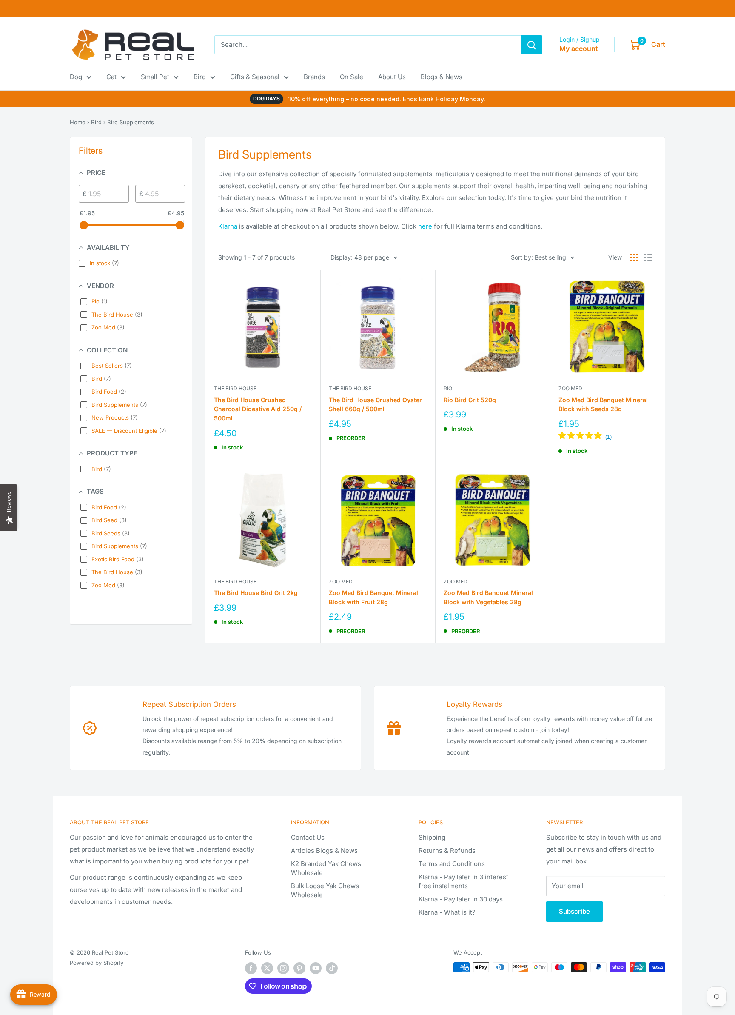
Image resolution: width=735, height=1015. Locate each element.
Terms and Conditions (452, 864)
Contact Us (308, 837)
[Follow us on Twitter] (267, 968)
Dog (76, 77)
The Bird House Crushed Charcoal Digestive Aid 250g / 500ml (258, 409)
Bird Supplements (130, 122)
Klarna (227, 226)
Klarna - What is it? (447, 912)
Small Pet (155, 77)
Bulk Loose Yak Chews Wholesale (325, 890)
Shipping (432, 837)
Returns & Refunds (447, 850)
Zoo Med (570, 388)
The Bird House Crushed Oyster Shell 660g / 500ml (375, 404)
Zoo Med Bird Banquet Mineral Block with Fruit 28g (373, 597)
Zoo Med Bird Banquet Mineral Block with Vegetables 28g (488, 597)
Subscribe (574, 911)
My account (578, 48)
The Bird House (235, 388)
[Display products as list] (648, 257)
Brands (314, 77)
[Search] (531, 44)
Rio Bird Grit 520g (470, 399)
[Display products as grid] (634, 257)
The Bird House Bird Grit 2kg (256, 592)
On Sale (351, 77)
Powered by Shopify (96, 962)
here (425, 226)
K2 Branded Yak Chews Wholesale (326, 868)
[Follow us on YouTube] (316, 968)
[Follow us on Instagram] (283, 968)
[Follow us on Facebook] (251, 968)
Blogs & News (441, 77)
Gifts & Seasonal (254, 77)
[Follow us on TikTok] (332, 968)
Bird (200, 77)
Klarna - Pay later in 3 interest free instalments (463, 881)
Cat (111, 77)
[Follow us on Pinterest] (299, 968)
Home (77, 122)
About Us (392, 77)
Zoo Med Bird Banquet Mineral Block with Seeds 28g (603, 404)
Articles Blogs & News (324, 850)
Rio (448, 388)
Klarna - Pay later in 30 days (461, 899)
